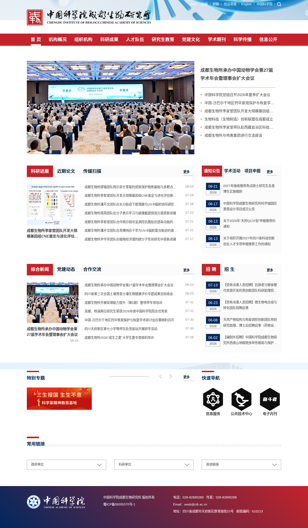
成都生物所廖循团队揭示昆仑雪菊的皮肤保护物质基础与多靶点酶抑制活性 (134, 187)
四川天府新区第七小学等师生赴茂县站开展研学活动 (121, 329)
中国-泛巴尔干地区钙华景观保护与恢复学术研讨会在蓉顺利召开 (240, 103)
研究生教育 (163, 39)
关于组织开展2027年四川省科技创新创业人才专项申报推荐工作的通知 (249, 241)
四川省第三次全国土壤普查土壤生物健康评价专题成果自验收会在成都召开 (134, 294)
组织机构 (83, 39)
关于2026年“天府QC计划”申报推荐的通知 (249, 223)
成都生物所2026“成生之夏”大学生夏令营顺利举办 (119, 337)
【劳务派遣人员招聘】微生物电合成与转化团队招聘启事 (250, 305)
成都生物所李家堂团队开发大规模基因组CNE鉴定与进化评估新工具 (240, 111)
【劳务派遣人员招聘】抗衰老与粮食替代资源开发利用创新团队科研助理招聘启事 (250, 288)
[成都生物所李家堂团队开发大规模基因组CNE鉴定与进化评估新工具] (52, 204)
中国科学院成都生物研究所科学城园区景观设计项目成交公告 (250, 206)
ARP (193, 4)
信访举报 (230, 4)
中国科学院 (264, 4)
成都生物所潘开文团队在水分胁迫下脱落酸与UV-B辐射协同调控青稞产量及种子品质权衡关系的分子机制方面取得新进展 (134, 204)
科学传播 (243, 39)
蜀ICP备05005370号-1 (119, 504)
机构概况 (58, 39)
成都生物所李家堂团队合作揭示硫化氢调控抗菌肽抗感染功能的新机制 (133, 222)
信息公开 (268, 39)
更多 (186, 172)
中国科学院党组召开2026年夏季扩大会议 (237, 95)
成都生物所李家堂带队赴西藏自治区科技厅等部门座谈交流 (240, 127)
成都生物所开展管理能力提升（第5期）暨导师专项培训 (123, 302)
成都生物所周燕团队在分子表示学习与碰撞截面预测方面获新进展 (130, 213)
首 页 (36, 39)
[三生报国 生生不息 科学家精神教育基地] (59, 408)
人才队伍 (135, 39)
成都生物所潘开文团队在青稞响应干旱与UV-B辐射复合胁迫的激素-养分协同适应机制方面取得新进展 (134, 230)
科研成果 (109, 39)
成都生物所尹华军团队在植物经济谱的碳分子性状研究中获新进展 (130, 239)
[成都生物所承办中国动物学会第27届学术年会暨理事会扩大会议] (110, 107)
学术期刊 (217, 39)
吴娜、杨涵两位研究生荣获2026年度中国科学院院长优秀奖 (126, 311)
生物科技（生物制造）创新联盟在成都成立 (239, 119)
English (246, 4)
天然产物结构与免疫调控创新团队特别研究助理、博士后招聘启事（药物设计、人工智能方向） (250, 323)
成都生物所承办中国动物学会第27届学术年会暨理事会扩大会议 (52, 334)
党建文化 (191, 39)
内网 (204, 4)
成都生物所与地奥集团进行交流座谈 (233, 135)
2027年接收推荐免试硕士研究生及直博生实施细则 (249, 188)
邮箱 (216, 4)
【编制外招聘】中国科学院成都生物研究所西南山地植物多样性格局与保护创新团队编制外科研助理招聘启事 (250, 340)
